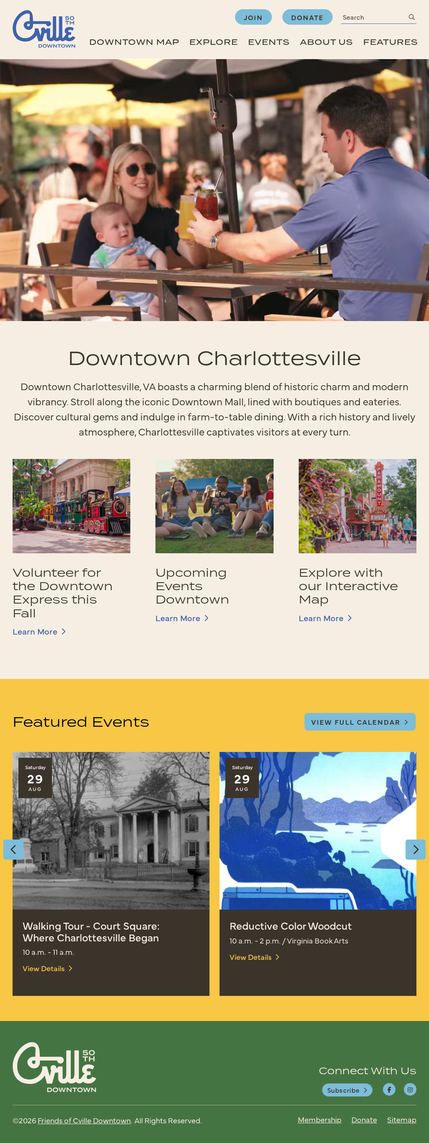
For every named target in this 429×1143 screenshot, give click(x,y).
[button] (13, 850)
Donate (307, 17)
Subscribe (343, 1089)
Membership (319, 1119)
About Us (326, 41)
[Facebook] (389, 1089)
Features (390, 41)
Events (269, 41)
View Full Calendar (356, 721)
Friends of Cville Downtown (84, 1120)
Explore (213, 41)
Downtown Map (134, 41)
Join (253, 17)
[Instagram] (410, 1089)
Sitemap (401, 1119)
